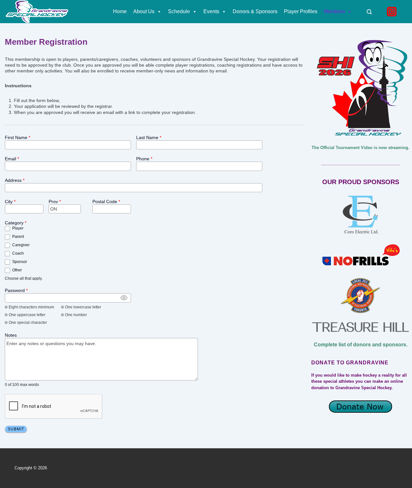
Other (16, 270)
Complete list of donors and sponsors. (360, 344)
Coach (17, 253)
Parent (17, 236)
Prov (55, 201)
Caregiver (20, 245)
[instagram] (392, 11)
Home (120, 11)
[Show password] (124, 298)
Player (17, 228)
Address (14, 180)
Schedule (179, 11)
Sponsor (19, 261)
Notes (11, 335)
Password (16, 290)
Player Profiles (300, 11)
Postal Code (106, 201)
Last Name (148, 137)
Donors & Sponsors (255, 11)
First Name (17, 137)
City (10, 201)
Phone (144, 158)
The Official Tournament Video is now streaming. (360, 147)
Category (15, 222)
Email (12, 158)
